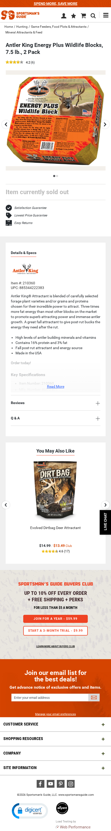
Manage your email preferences (55, 714)
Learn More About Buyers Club (55, 646)
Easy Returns (23, 223)
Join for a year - (55, 619)
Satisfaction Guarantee (30, 208)
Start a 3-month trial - (55, 630)
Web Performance (75, 827)
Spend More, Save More (55, 4)
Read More (55, 386)
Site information (20, 767)
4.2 (28, 62)
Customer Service (20, 724)
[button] (73, 16)
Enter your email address (32, 698)
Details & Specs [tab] (23, 253)
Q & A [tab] (15, 418)
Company (12, 753)
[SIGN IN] (63, 16)
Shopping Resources (23, 738)
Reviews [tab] (18, 403)
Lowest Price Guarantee (30, 215)
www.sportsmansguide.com (76, 795)
